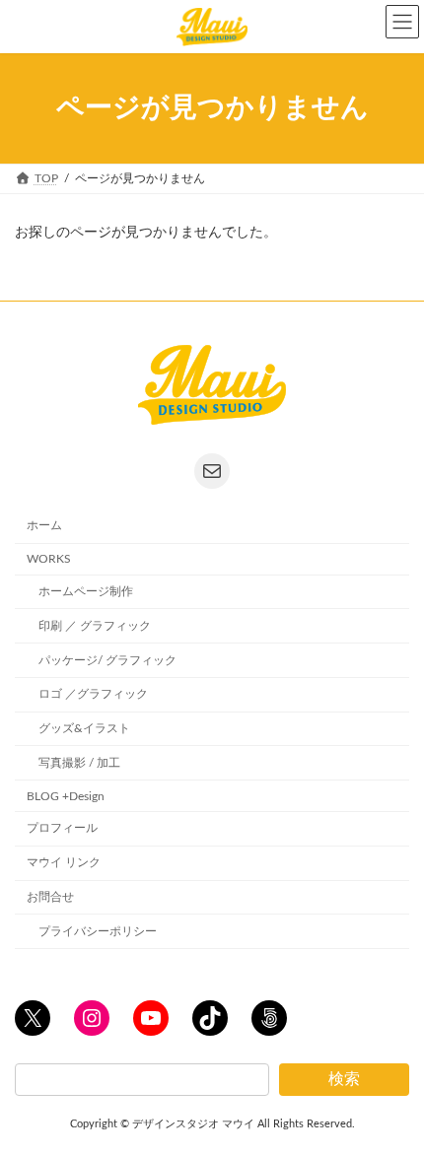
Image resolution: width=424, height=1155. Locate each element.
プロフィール (62, 828)
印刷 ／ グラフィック (94, 626)
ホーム (44, 525)
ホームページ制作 (85, 591)
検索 (344, 1079)
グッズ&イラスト (84, 728)
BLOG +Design (66, 795)
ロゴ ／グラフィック (93, 694)
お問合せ (50, 897)
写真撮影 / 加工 (79, 763)
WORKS (49, 559)
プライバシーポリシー (97, 931)
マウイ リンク (64, 862)
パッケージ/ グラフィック (107, 659)
